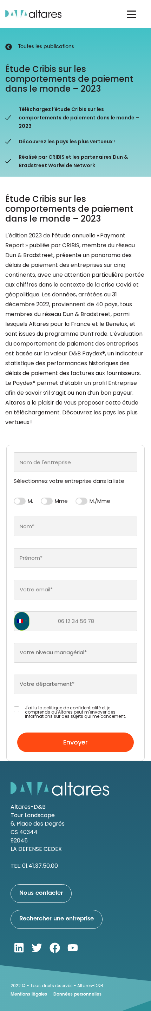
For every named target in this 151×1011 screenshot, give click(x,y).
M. (30, 501)
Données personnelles (77, 994)
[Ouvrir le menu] (131, 14)
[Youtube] (72, 947)
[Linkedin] (19, 947)
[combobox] (75, 462)
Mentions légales (29, 994)
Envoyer (75, 742)
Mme (61, 501)
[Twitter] (36, 947)
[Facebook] (54, 947)
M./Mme (100, 501)
